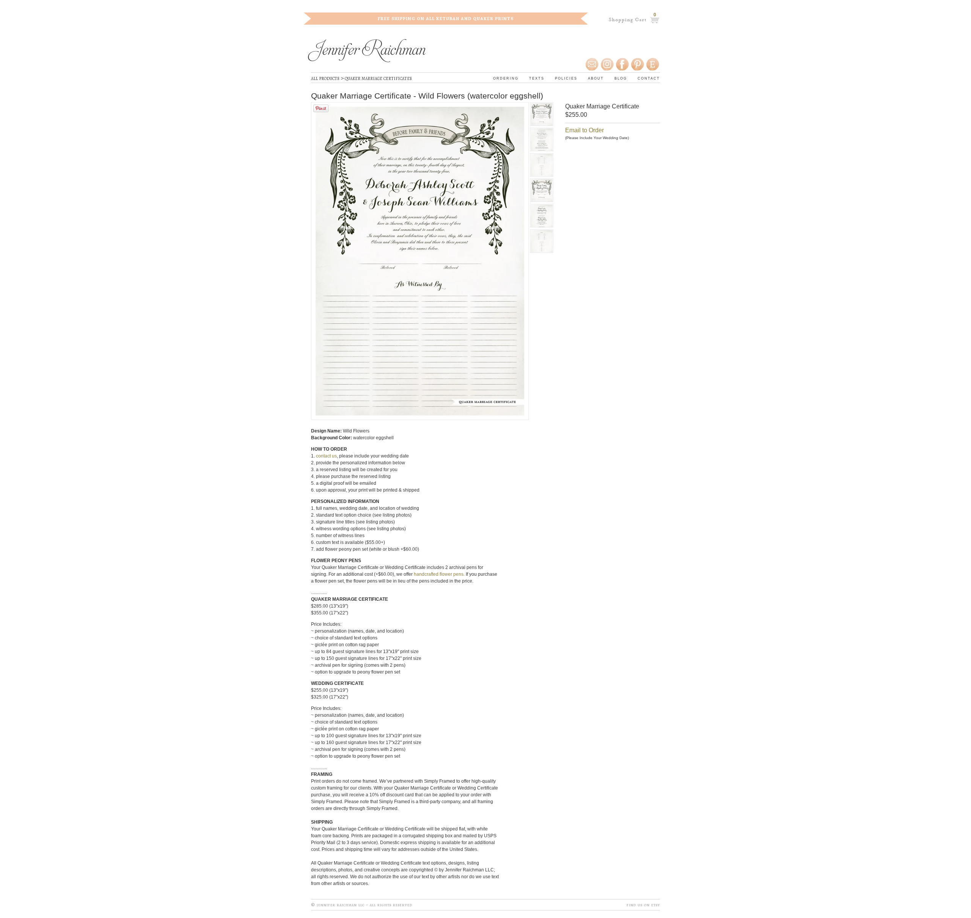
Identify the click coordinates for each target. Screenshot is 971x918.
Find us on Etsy (643, 904)
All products (325, 78)
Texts (536, 78)
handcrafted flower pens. (439, 574)
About (596, 78)
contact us (326, 456)
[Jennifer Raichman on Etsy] (653, 64)
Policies (566, 78)
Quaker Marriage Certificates (378, 78)
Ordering (505, 78)
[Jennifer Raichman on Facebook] (622, 64)
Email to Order (584, 130)
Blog (620, 78)
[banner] (367, 52)
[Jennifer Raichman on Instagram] (607, 64)
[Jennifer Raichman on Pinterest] (637, 64)
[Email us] (592, 64)
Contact (649, 78)
